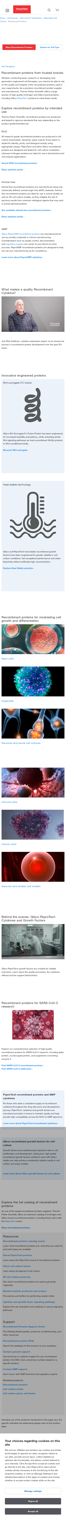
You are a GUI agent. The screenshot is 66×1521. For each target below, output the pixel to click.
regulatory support (15, 244)
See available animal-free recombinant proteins (26, 210)
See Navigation (8, 66)
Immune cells (9, 801)
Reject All (33, 1501)
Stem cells (8, 658)
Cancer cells (9, 844)
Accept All (33, 1511)
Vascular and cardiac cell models (21, 886)
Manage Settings (33, 1491)
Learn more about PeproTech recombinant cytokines (30, 1123)
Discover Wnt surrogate (15, 450)
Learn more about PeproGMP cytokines (22, 257)
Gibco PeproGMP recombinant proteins (21, 234)
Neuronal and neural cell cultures (21, 742)
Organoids (8, 700)
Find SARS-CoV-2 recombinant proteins (22, 1065)
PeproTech (22, 98)
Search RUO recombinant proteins (19, 163)
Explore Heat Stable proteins (18, 568)
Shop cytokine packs (12, 169)
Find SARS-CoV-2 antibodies (16, 1068)
